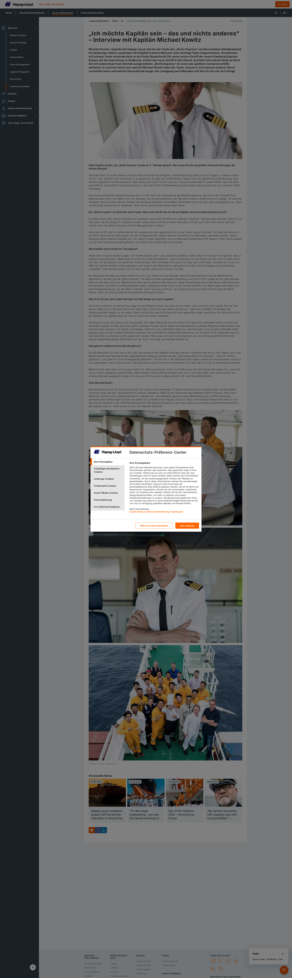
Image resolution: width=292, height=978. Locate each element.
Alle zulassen (187, 525)
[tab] (107, 461)
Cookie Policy (136, 511)
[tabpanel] (164, 488)
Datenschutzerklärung (157, 511)
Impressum (177, 511)
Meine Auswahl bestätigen (154, 525)
